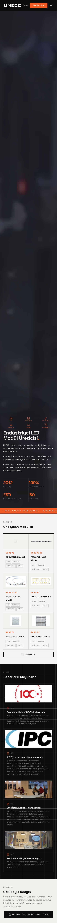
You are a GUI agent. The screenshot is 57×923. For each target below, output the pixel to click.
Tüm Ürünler (27, 654)
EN (27, 5)
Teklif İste (38, 5)
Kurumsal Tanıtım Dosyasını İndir (30, 914)
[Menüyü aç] (51, 5)
